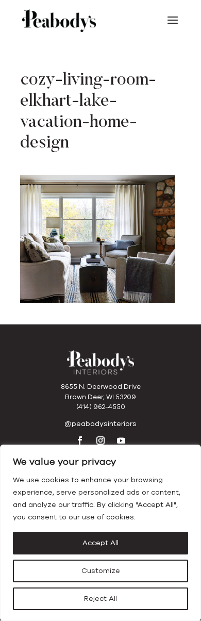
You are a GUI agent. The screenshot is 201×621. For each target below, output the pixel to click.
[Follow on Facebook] (80, 440)
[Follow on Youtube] (121, 440)
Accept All (100, 543)
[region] (100, 533)
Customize (100, 571)
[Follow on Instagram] (100, 440)
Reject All (100, 598)
